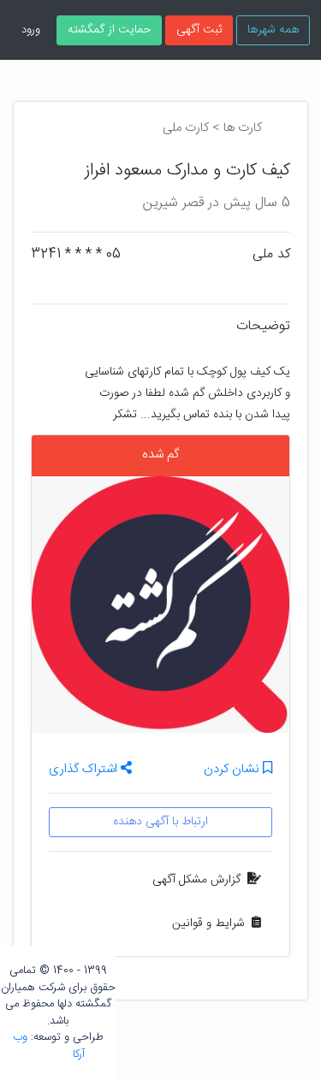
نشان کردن (233, 770)
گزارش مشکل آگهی (196, 880)
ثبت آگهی (199, 30)
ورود (30, 30)
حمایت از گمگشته (109, 30)
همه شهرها (273, 30)
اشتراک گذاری (85, 769)
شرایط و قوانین (208, 923)
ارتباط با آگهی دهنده (160, 821)
